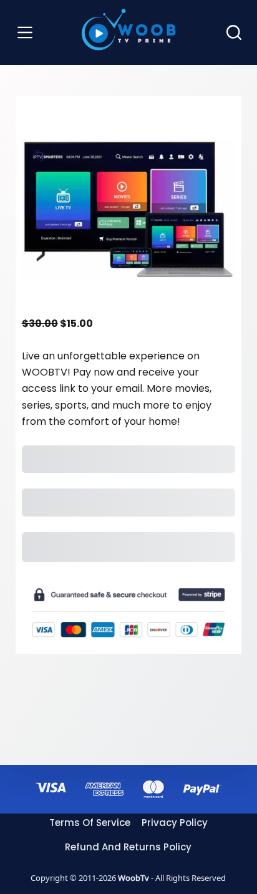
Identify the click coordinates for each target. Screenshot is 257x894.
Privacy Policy (175, 822)
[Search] (233, 32)
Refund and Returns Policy (128, 846)
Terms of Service (89, 822)
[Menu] (24, 32)
